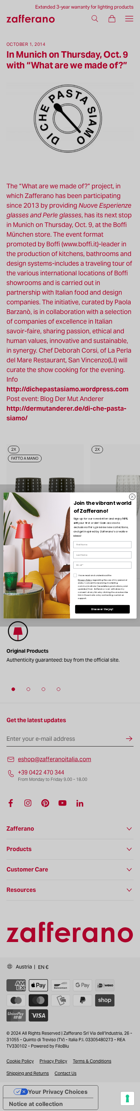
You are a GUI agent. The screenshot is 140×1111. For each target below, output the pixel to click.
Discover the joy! (102, 609)
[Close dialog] (132, 497)
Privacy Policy (85, 579)
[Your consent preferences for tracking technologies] (127, 1098)
